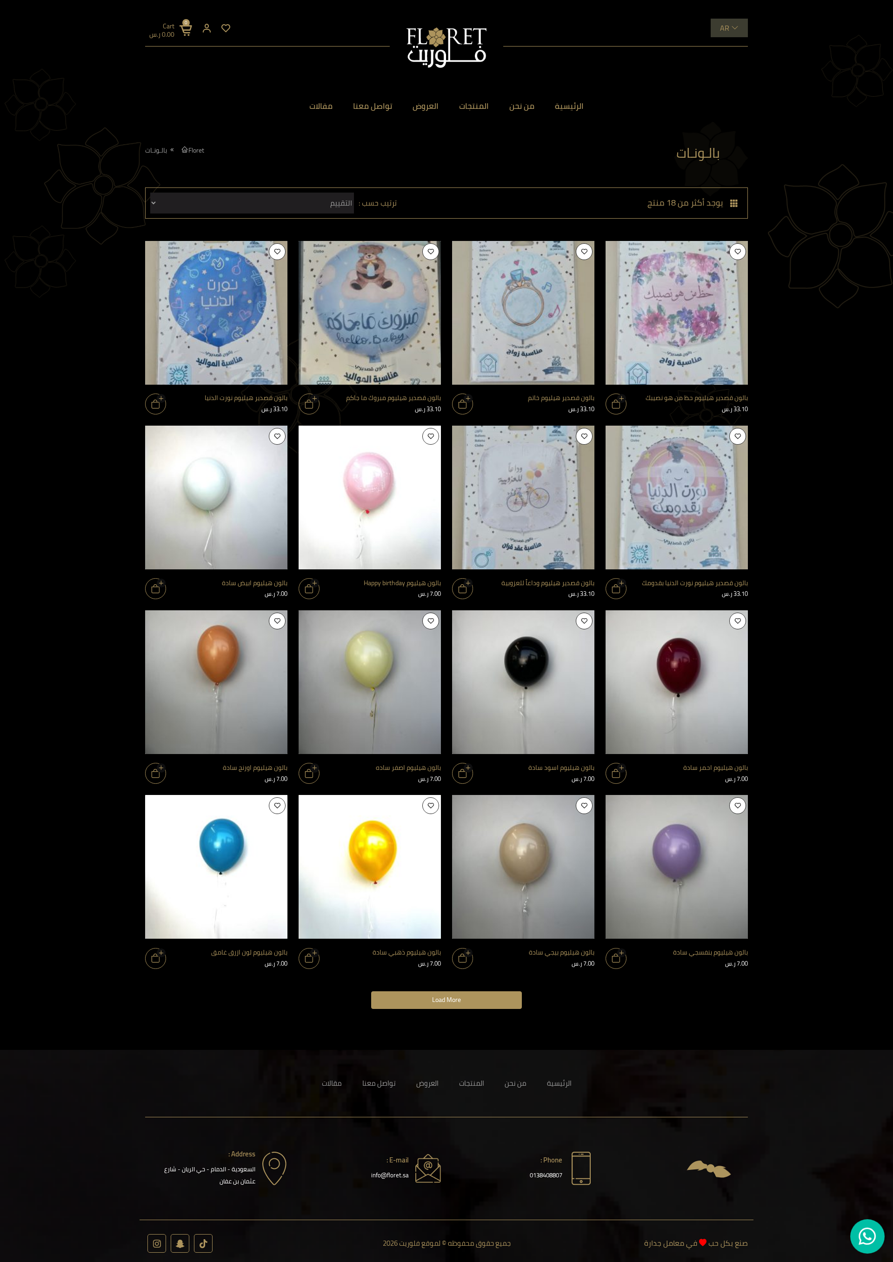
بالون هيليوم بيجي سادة (561, 952)
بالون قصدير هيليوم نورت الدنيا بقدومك (695, 583)
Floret (196, 150)
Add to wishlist (737, 251)
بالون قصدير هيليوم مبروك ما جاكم (393, 398)
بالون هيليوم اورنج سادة (255, 767)
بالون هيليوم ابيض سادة (254, 583)
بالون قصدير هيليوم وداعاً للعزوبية (547, 583)
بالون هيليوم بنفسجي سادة (710, 952)
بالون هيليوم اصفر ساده (408, 767)
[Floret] (446, 48)
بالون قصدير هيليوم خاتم (561, 398)
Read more (616, 404)
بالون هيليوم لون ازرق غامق (249, 952)
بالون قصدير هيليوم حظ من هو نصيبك (697, 398)
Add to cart (309, 588)
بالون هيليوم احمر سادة (715, 767)
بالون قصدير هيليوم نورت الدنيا (246, 398)
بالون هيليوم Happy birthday (402, 583)
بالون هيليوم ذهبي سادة (407, 952)
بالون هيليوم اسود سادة (561, 767)
